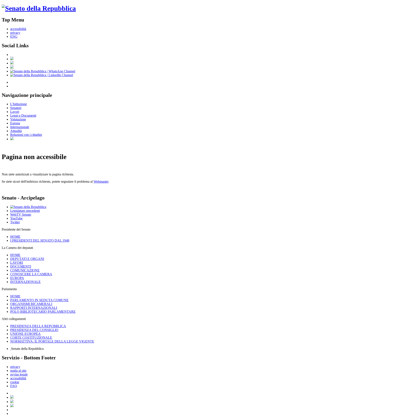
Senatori (15, 108)
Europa (15, 123)
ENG (13, 36)
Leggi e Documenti (23, 115)
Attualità (16, 131)
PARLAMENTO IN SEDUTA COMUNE (39, 300)
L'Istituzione (18, 104)
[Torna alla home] (39, 8)
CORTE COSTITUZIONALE (31, 337)
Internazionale (19, 127)
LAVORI (16, 262)
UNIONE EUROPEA (25, 334)
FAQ (13, 386)
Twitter (15, 222)
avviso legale (19, 374)
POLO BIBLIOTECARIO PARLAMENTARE (43, 311)
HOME (15, 236)
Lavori (14, 111)
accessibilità (18, 29)
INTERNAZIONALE (25, 282)
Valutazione (18, 119)
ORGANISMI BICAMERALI (31, 304)
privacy (15, 32)
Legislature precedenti (25, 210)
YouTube (16, 218)
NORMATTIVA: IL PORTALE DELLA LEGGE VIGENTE (52, 341)
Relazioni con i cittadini (26, 134)
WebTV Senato (20, 214)
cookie (14, 382)
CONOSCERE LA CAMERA (31, 274)
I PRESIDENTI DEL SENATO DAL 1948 (39, 240)
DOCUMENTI (20, 266)
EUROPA (17, 278)
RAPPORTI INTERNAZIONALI (33, 308)
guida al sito (18, 370)
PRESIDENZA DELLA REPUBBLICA (38, 326)
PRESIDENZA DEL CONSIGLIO (34, 330)
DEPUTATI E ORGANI (27, 259)
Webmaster (101, 181)
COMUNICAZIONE (25, 270)
